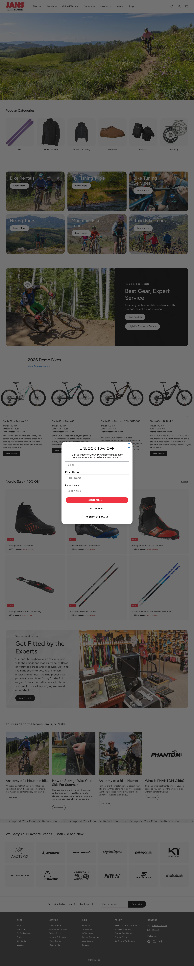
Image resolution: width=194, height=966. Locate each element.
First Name (72, 472)
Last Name (72, 485)
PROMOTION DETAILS (97, 517)
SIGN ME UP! (97, 500)
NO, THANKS (97, 509)
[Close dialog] (129, 445)
